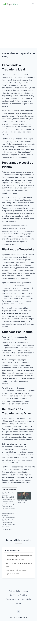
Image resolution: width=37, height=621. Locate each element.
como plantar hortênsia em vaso (16, 570)
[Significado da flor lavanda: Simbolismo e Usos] (9, 522)
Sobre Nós (26, 599)
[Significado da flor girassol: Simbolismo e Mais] (9, 501)
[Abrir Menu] (33, 4)
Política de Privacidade (18, 591)
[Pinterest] (18, 611)
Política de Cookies (18, 595)
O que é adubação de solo (15, 559)
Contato (18, 603)
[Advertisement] (18, 28)
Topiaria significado (12, 574)
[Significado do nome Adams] (24, 496)
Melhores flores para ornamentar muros (19, 556)
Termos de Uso (12, 599)
